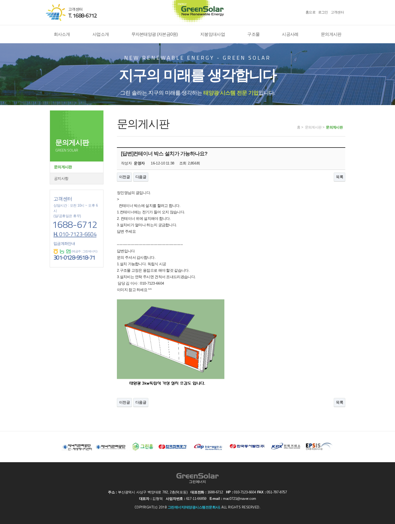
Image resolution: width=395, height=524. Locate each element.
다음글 (140, 177)
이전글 (124, 177)
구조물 (253, 34)
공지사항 (61, 178)
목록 (339, 177)
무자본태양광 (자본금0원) (154, 34)
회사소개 (62, 34)
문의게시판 (331, 34)
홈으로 (310, 12)
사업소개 (100, 34)
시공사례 (290, 34)
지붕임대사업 (212, 34)
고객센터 (337, 12)
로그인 (323, 12)
